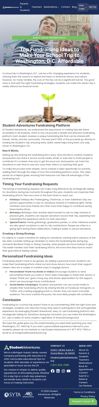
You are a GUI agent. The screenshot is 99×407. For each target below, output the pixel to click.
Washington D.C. (57, 38)
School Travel (40, 38)
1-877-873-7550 (59, 365)
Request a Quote (81, 402)
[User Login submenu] (85, 7)
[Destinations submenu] (58, 7)
